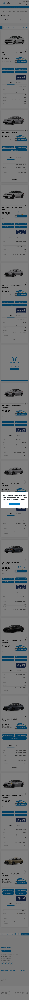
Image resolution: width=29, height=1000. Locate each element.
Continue (14, 504)
